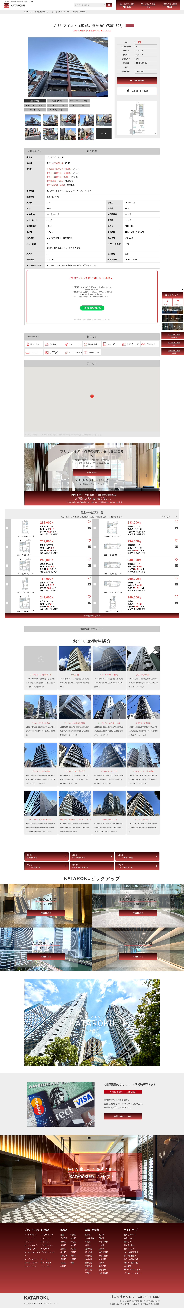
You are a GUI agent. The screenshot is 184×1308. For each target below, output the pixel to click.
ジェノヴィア (46, 1266)
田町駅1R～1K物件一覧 (78, 856)
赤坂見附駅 (103, 1256)
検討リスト (128, 1242)
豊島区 (63, 1259)
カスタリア (45, 1249)
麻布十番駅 (103, 1252)
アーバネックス (30, 1249)
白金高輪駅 (103, 1273)
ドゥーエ (44, 1259)
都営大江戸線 (52, 185)
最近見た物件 (129, 1245)
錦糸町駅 (102, 1266)
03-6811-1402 (140, 90)
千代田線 (88, 1256)
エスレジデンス (30, 1266)
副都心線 (88, 1263)
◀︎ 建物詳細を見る (34, 151)
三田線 (87, 1273)
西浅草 (60, 163)
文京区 (73, 1238)
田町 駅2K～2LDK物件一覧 (125, 856)
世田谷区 (63, 1256)
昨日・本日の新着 (131, 1259)
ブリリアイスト (47, 1245)
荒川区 (73, 1249)
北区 (72, 1263)
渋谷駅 (101, 1263)
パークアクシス (30, 1235)
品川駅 (101, 1235)
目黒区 (73, 1252)
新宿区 (63, 1245)
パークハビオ (29, 1238)
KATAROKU (28, 12)
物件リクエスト (174, 295)
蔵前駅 (62, 185)
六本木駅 (102, 1259)
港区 (62, 1235)
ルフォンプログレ (31, 1245)
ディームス (45, 1242)
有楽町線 (88, 1259)
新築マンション (130, 1249)
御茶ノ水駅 (103, 1242)
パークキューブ (47, 1235)
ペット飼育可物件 (131, 1252)
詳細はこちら (46, 913)
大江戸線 (88, 1270)
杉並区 (63, 1263)
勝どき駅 (102, 1270)
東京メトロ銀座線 (54, 173)
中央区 (73, 1235)
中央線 (87, 1242)
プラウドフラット (48, 1252)
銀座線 (87, 1245)
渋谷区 (73, 1242)
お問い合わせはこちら (123, 1116)
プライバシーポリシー (133, 1273)
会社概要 (119, 502)
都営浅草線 (51, 181)
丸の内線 (88, 1249)
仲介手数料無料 (130, 1256)
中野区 (73, 1259)
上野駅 (101, 1249)
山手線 (87, 1235)
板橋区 (63, 1266)
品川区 (63, 1252)
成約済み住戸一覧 (131, 1263)
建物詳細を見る (33, 337)
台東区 (55, 163)
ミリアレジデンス (31, 1263)
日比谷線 (88, 1252)
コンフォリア (46, 1238)
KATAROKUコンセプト (133, 1270)
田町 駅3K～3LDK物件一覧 (125, 866)
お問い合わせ (138, 81)
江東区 (73, 1245)
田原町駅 (67, 173)
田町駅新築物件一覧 (32, 856)
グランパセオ (46, 1263)
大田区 (73, 1256)
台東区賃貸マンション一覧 (44, 12)
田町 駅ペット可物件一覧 (34, 866)
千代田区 (63, 1238)
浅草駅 (68, 169)
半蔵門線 (88, 1266)
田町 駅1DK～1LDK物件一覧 (80, 866)
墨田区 (63, 1249)
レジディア (28, 1242)
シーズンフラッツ (31, 1259)
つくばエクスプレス (55, 169)
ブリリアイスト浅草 (63, 12)
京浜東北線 (89, 1238)
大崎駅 (101, 1245)
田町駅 (101, 1238)
